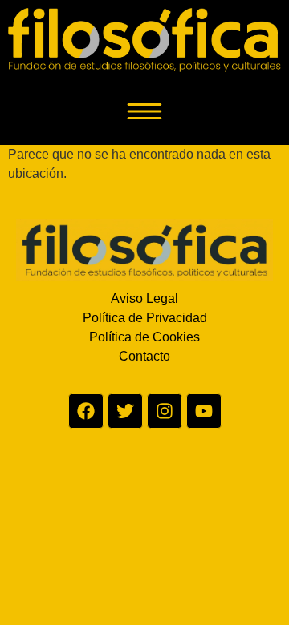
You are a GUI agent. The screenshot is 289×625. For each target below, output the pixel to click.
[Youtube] (204, 411)
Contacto (144, 356)
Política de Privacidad (145, 318)
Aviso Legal (144, 298)
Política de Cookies (144, 337)
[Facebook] (86, 411)
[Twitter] (125, 411)
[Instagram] (164, 411)
